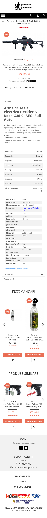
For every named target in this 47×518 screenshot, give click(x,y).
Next (43, 46)
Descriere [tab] (7, 101)
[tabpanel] (23, 44)
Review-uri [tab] (9, 279)
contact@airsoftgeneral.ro (25, 467)
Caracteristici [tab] (9, 274)
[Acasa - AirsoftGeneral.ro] (23, 6)
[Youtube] (26, 448)
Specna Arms (13, 335)
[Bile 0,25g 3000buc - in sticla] (12, 315)
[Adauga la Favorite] (13, 360)
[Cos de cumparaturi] (38, 15)
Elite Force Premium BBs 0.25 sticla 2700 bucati (34, 338)
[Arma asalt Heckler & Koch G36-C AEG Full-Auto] (23, 44)
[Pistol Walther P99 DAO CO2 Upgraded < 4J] (34, 389)
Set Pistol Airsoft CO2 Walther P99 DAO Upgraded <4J (13, 405)
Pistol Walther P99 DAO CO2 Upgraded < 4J (34, 405)
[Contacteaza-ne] (31, 15)
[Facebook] (21, 448)
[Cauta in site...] (44, 15)
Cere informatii (33, 87)
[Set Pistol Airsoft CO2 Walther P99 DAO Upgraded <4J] (12, 389)
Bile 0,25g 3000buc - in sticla (13, 338)
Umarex (34, 335)
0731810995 (25, 463)
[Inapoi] (2, 21)
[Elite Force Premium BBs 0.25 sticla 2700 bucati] (34, 315)
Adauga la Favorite (13, 87)
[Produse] (3, 16)
